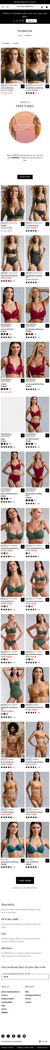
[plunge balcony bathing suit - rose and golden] (7, 714)
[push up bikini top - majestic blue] (7, 334)
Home (20, 35)
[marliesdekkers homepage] (25, 7)
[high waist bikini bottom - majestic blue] (7, 499)
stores (4, 1009)
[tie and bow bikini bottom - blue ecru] (27, 606)
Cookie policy (43, 1047)
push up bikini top (7, 88)
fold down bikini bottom (9, 654)
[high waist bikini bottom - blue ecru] (27, 659)
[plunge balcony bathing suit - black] (27, 500)
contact (28, 1002)
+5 (10, 498)
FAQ (27, 991)
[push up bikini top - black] (2, 334)
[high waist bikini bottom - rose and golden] (32, 659)
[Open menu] (3, 7)
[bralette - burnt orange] (4, 389)
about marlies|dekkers (10, 991)
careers (4, 995)
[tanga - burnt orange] (4, 444)
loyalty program (7, 998)
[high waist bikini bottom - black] (2, 499)
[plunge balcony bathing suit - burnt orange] (29, 500)
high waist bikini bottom (9, 275)
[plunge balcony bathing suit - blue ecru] (2, 714)
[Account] (42, 7)
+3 (10, 389)
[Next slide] (23, 65)
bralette (3, 225)
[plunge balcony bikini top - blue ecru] (2, 553)
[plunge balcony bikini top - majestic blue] (32, 334)
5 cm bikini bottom (32, 225)
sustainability (6, 1002)
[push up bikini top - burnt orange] (4, 334)
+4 (10, 334)
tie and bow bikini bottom (34, 601)
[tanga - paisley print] (7, 444)
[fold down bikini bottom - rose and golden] (7, 659)
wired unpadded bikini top (35, 384)
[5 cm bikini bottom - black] (27, 444)
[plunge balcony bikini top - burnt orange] (29, 334)
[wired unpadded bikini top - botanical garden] (27, 553)
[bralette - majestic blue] (7, 389)
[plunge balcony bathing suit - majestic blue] (32, 500)
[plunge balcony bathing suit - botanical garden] (4, 714)
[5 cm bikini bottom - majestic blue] (32, 444)
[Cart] (46, 7)
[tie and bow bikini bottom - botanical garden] (29, 606)
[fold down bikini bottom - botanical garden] (4, 659)
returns (28, 998)
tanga (3, 439)
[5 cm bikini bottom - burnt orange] (29, 444)
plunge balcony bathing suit (34, 276)
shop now (31, 21)
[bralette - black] (2, 389)
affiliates (4, 1012)
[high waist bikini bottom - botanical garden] (29, 659)
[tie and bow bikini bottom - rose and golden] (32, 606)
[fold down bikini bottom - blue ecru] (2, 659)
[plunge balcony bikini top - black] (27, 334)
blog (3, 1005)
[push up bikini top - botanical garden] (4, 606)
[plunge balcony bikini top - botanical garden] (4, 553)
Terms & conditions (25, 1047)
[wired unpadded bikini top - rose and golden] (29, 553)
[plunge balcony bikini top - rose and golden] (7, 553)
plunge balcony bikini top (34, 88)
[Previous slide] (2, 65)
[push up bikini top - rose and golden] (7, 606)
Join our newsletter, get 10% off (17, 974)
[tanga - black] (2, 444)
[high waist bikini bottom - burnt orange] (4, 499)
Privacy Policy (7, 1047)
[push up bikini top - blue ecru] (2, 606)
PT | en (44, 1041)
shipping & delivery (33, 995)
